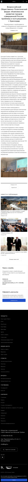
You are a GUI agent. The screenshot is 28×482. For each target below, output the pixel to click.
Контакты (3, 418)
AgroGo (2, 332)
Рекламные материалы (6, 378)
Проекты (2, 400)
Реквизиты (3, 420)
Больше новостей (14, 259)
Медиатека (3, 351)
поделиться (14, 187)
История (2, 402)
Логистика (3, 363)
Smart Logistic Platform (5, 319)
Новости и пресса (4, 349)
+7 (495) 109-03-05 (6, 435)
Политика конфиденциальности (8, 423)
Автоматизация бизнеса (6, 361)
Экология (3, 369)
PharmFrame (3, 324)
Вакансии (3, 415)
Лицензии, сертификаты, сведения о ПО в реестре (12, 407)
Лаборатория (4, 413)
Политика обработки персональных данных (10, 473)
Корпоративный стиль (5, 381)
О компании (3, 397)
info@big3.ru (4, 444)
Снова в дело (4, 337)
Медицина (3, 366)
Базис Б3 (3, 390)
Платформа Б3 (4, 388)
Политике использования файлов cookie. (9, 477)
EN (26, 1)
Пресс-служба (4, 354)
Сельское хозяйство (5, 371)
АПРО (2, 321)
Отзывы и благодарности (6, 405)
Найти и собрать (4, 334)
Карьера (2, 410)
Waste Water (3, 329)
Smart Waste (3, 326)
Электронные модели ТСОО (7, 339)
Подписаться (14, 300)
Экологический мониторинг (7, 342)
